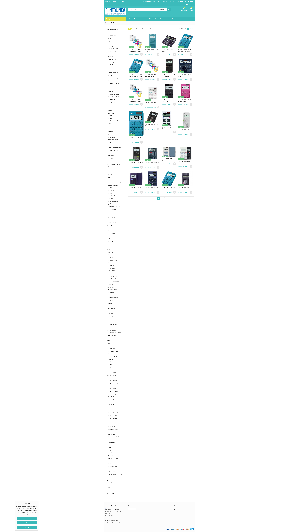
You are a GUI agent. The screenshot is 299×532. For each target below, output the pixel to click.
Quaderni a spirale (113, 185)
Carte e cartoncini (112, 35)
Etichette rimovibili (113, 391)
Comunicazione (111, 317)
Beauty (109, 169)
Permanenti (111, 404)
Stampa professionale (113, 281)
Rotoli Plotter (111, 252)
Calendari (110, 64)
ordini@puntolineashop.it (114, 518)
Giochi (109, 129)
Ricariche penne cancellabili (115, 474)
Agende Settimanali (113, 48)
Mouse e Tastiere (112, 418)
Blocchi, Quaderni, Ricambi (114, 183)
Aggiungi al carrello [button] (141, 54)
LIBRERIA (109, 424)
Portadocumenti (112, 102)
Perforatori (110, 244)
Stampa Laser (111, 396)
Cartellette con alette (113, 94)
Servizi (143, 19)
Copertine (110, 198)
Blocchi (110, 193)
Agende (108, 43)
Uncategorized (110, 493)
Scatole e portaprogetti (114, 78)
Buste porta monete (113, 72)
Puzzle (109, 126)
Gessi (109, 362)
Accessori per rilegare (113, 150)
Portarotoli (110, 313)
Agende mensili (112, 51)
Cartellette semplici (113, 99)
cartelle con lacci (112, 75)
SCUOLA (109, 480)
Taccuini (110, 212)
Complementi (111, 145)
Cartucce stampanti (113, 412)
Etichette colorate (112, 380)
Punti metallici (111, 246)
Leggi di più (27, 527)
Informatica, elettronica (113, 408)
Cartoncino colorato (113, 297)
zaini (109, 487)
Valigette (110, 110)
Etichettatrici (111, 155)
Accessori (110, 70)
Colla (109, 305)
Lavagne (110, 321)
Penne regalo (111, 469)
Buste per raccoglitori (113, 89)
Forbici (109, 230)
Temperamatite (112, 477)
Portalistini (110, 105)
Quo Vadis (110, 56)
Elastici (110, 236)
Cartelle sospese (112, 81)
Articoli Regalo (110, 113)
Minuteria (110, 241)
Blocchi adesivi (112, 196)
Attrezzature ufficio (111, 137)
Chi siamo (136, 19)
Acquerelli (110, 343)
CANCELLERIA (110, 226)
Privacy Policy (132, 509)
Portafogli (110, 174)
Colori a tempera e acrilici (114, 354)
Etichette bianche (112, 378)
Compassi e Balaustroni (114, 356)
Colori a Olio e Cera (113, 351)
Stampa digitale (111, 491)
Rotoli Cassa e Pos (112, 279)
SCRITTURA (109, 440)
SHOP (149, 19)
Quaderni (110, 204)
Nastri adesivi (111, 308)
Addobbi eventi (112, 434)
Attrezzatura (111, 345)
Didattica (110, 485)
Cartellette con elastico (114, 97)
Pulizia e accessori (112, 161)
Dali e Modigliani (112, 289)
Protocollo (110, 284)
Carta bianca (111, 254)
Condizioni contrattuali (166, 19)
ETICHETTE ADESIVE (112, 375)
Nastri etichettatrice (113, 139)
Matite (109, 450)
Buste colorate (111, 217)
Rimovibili (110, 402)
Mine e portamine (112, 455)
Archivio (109, 68)
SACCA (109, 177)
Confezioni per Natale (113, 436)
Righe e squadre (112, 372)
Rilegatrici (110, 142)
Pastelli (110, 364)
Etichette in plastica (113, 388)
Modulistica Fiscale (111, 426)
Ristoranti (110, 327)
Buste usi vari (111, 91)
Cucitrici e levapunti (113, 233)
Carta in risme (110, 287)
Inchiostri (110, 447)
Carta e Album (111, 348)
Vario (109, 134)
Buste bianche (111, 220)
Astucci (110, 482)
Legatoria (109, 38)
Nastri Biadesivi (112, 311)
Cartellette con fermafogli (114, 83)
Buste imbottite (112, 222)
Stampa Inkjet (111, 399)
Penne (109, 463)
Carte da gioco (111, 115)
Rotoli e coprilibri (112, 209)
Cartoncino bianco (112, 265)
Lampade (110, 131)
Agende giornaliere (113, 46)
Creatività (110, 359)
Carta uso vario (112, 263)
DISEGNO (109, 341)
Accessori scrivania (113, 228)
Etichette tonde (112, 386)
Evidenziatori (111, 442)
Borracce (110, 118)
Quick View (137, 49)
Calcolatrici (111, 410)
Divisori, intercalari (113, 201)
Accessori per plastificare (114, 147)
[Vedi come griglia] (129, 29)
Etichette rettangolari (113, 383)
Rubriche (110, 188)
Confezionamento (111, 330)
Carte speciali (111, 268)
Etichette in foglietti (113, 394)
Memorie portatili (112, 415)
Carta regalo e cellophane (114, 332)
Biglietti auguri (110, 33)
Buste (108, 215)
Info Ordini (155, 19)
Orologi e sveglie (111, 41)
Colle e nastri (110, 303)
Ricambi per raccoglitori (114, 206)
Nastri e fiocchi (112, 335)
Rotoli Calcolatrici (112, 276)
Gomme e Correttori (113, 445)
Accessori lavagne (112, 324)
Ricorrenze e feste (111, 432)
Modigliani (112, 270)
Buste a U (110, 86)
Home (130, 19)
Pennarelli (110, 367)
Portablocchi (111, 190)
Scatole (110, 337)
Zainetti (110, 180)
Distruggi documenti (113, 153)
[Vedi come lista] (132, 29)
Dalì (110, 273)
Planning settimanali (113, 54)
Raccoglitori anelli (112, 107)
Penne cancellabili (112, 466)
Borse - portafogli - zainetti (113, 164)
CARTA (108, 250)
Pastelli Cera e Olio (113, 458)
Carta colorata (111, 257)
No (27, 523)
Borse (109, 172)
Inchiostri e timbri (112, 238)
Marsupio (110, 166)
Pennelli (110, 370)
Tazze (109, 123)
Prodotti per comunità (112, 429)
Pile (109, 420)
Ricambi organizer (112, 62)
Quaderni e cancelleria (114, 121)
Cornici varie (111, 319)
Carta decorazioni (112, 260)
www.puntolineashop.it (113, 520)
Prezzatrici (110, 158)
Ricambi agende (112, 59)
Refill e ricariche (112, 471)
